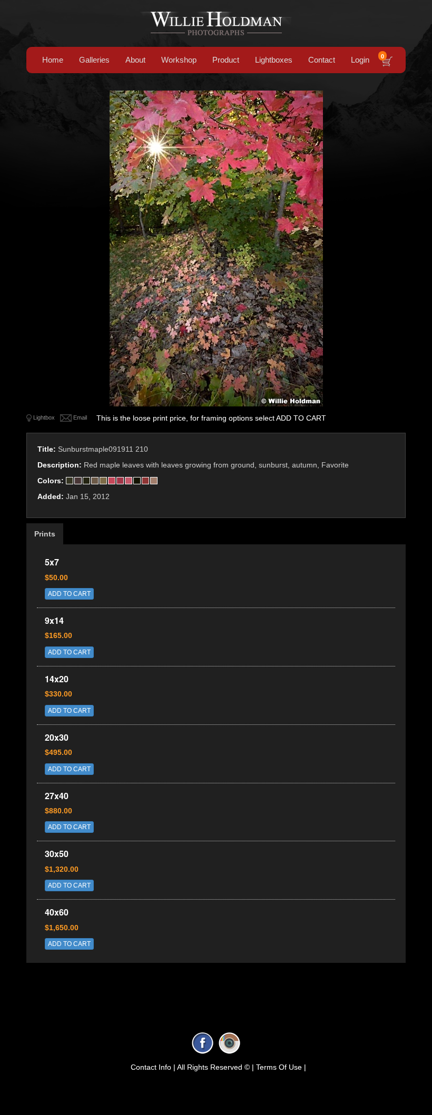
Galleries (94, 59)
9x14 (54, 620)
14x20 (56, 679)
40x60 (56, 912)
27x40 (56, 796)
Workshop (179, 59)
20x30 (56, 737)
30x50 (56, 854)
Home (52, 59)
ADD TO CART (69, 594)
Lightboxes (273, 59)
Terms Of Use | (281, 1067)
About (135, 59)
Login (360, 59)
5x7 (52, 562)
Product (225, 59)
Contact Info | (153, 1067)
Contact (321, 59)
